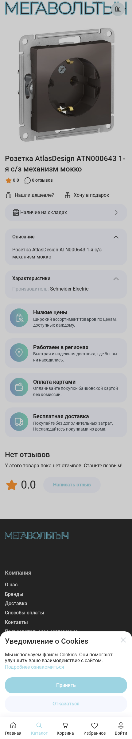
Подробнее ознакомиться (34, 667)
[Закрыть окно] (123, 640)
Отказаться (66, 704)
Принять (66, 685)
